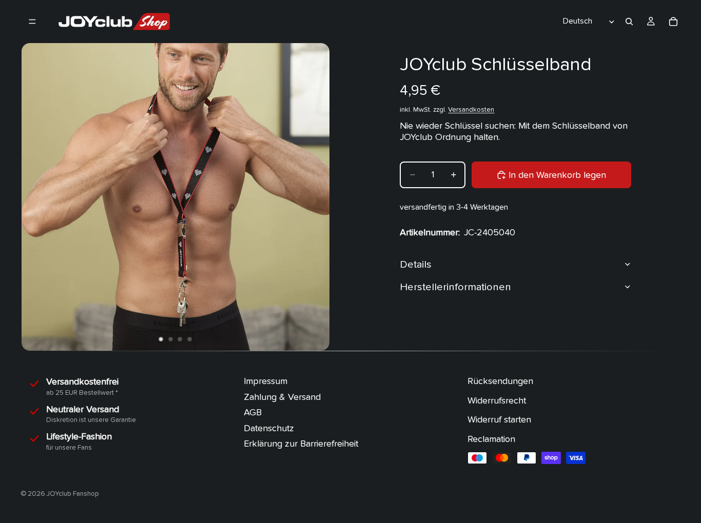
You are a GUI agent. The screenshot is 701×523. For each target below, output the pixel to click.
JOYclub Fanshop (73, 493)
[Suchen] (629, 21)
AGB (253, 412)
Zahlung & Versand (282, 396)
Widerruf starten (499, 420)
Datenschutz (269, 428)
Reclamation (491, 439)
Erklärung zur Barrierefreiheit (301, 444)
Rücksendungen (500, 381)
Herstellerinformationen (455, 286)
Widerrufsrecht (497, 400)
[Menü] (32, 21)
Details (416, 263)
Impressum (265, 381)
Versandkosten (471, 109)
